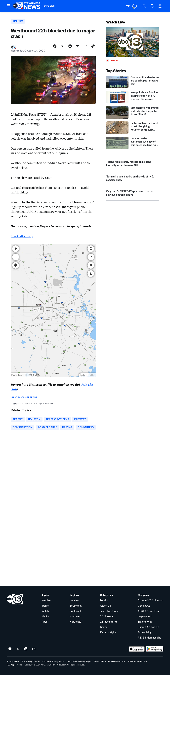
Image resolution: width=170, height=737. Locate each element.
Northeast (75, 621)
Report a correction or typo (24, 397)
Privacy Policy (13, 661)
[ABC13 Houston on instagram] (26, 649)
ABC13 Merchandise (149, 637)
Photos (45, 616)
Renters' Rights (108, 632)
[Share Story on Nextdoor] (78, 46)
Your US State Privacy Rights (79, 661)
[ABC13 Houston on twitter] (18, 649)
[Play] (132, 42)
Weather (46, 600)
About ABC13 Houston (150, 600)
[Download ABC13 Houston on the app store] (137, 649)
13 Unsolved (107, 616)
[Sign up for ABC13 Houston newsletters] (34, 649)
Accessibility (144, 632)
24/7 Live (49, 5)
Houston (74, 600)
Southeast (75, 611)
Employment (145, 616)
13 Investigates (108, 621)
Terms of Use (100, 661)
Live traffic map (22, 236)
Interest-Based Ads (116, 661)
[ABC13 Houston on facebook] (10, 649)
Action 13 (105, 605)
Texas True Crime (109, 611)
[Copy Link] (93, 46)
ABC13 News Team (148, 611)
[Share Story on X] (62, 46)
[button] (8, 5)
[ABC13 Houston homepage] (26, 6)
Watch (45, 611)
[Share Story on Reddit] (70, 46)
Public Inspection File (137, 661)
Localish (104, 600)
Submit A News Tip (148, 627)
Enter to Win (145, 621)
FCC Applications (14, 665)
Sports (103, 627)
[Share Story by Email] (85, 46)
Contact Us (144, 605)
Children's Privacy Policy (53, 661)
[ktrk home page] (15, 599)
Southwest (75, 605)
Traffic (45, 605)
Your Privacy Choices (30, 661)
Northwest (75, 616)
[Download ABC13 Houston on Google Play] (154, 649)
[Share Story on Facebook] (55, 46)
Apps (44, 621)
